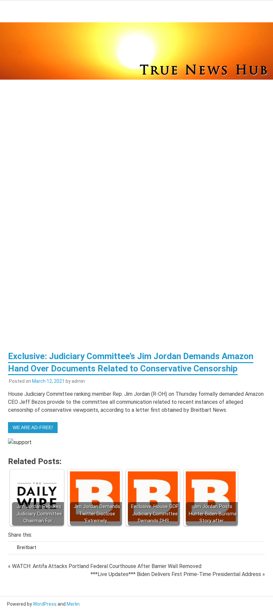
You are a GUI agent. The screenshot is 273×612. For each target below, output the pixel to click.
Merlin (73, 604)
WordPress (45, 604)
